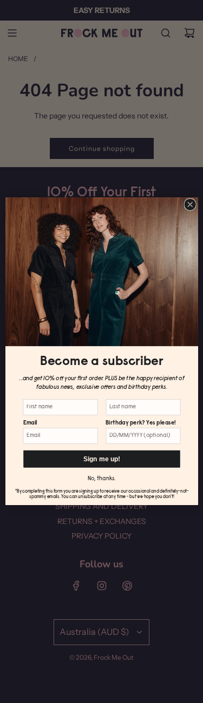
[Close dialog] (190, 204)
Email (30, 423)
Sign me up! (101, 459)
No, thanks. (101, 479)
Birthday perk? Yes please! (140, 423)
